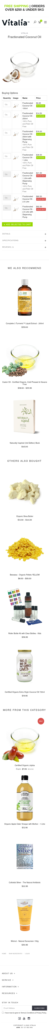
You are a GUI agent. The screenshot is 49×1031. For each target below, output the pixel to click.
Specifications (10, 240)
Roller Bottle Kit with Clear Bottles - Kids (24, 633)
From (25, 769)
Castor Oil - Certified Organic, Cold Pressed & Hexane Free (24, 383)
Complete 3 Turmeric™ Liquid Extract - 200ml (25, 323)
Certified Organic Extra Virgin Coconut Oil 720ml (25, 692)
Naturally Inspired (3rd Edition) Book (25, 443)
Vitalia (24, 33)
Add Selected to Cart (18, 224)
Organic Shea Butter (24, 516)
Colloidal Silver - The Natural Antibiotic (25, 882)
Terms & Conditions (27, 1013)
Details (6, 234)
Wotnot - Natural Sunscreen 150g (25, 941)
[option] (24, 63)
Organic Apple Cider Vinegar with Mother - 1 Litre (24, 824)
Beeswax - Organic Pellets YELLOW (25, 574)
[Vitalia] (16, 22)
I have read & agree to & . (26, 1013)
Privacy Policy (41, 1013)
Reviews (8, 247)
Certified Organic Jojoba (25, 765)
